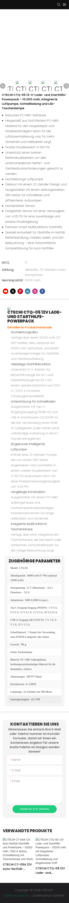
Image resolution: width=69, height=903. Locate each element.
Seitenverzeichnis (17, 895)
